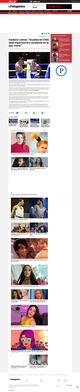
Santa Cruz (40, 11)
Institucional (66, 381)
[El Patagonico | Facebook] (12, 1)
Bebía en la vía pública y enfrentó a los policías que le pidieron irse (64, 55)
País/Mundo (28, 11)
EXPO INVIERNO (57, 374)
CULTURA (37, 13)
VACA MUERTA (61, 37)
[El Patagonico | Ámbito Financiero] (36, 1)
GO (47, 374)
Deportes (34, 11)
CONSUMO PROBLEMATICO (21, 374)
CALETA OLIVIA (48, 13)
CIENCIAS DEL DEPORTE (12, 374)
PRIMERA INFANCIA (42, 374)
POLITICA (27, 13)
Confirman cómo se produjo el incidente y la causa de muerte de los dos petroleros (64, 39)
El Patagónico (11, 33)
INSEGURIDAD (21, 13)
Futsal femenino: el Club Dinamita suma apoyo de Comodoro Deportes (23, 126)
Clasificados (54, 11)
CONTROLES (60, 53)
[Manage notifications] (77, 387)
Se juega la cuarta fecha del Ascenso (12, 125)
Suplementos (66, 379)
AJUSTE (32, 13)
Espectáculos (47, 11)
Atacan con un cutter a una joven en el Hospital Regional (64, 60)
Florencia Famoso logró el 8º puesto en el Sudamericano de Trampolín (45, 126)
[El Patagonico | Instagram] (15, 1)
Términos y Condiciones (43, 381)
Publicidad (65, 380)
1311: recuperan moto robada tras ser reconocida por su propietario (64, 45)
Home (10, 11)
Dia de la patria (51, 374)
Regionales (15, 11)
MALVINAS (42, 13)
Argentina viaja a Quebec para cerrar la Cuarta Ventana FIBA (34, 125)
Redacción (58, 381)
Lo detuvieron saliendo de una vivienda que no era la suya (64, 50)
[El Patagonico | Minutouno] (31, 1)
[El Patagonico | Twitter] (10, 1)
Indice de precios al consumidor (32, 374)
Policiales (21, 11)
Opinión (26, 381)
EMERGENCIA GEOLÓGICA (65, 374)
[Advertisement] (40, 23)
